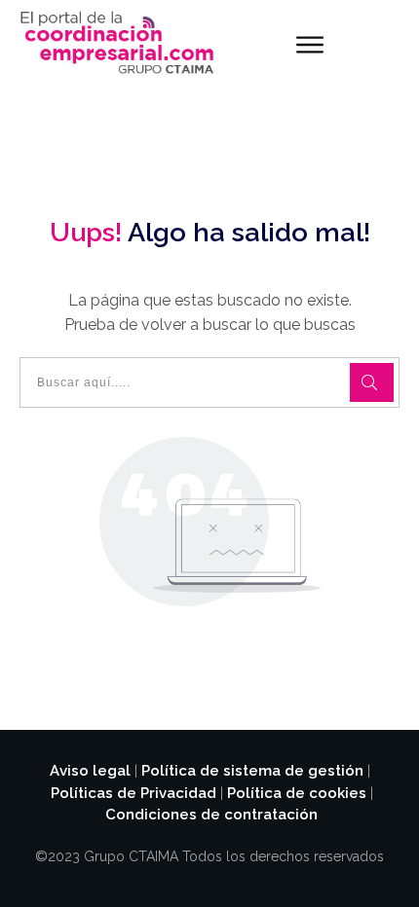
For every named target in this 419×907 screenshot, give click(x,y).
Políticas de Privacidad (133, 793)
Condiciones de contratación (211, 814)
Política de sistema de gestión (252, 771)
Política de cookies (296, 793)
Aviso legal (90, 771)
